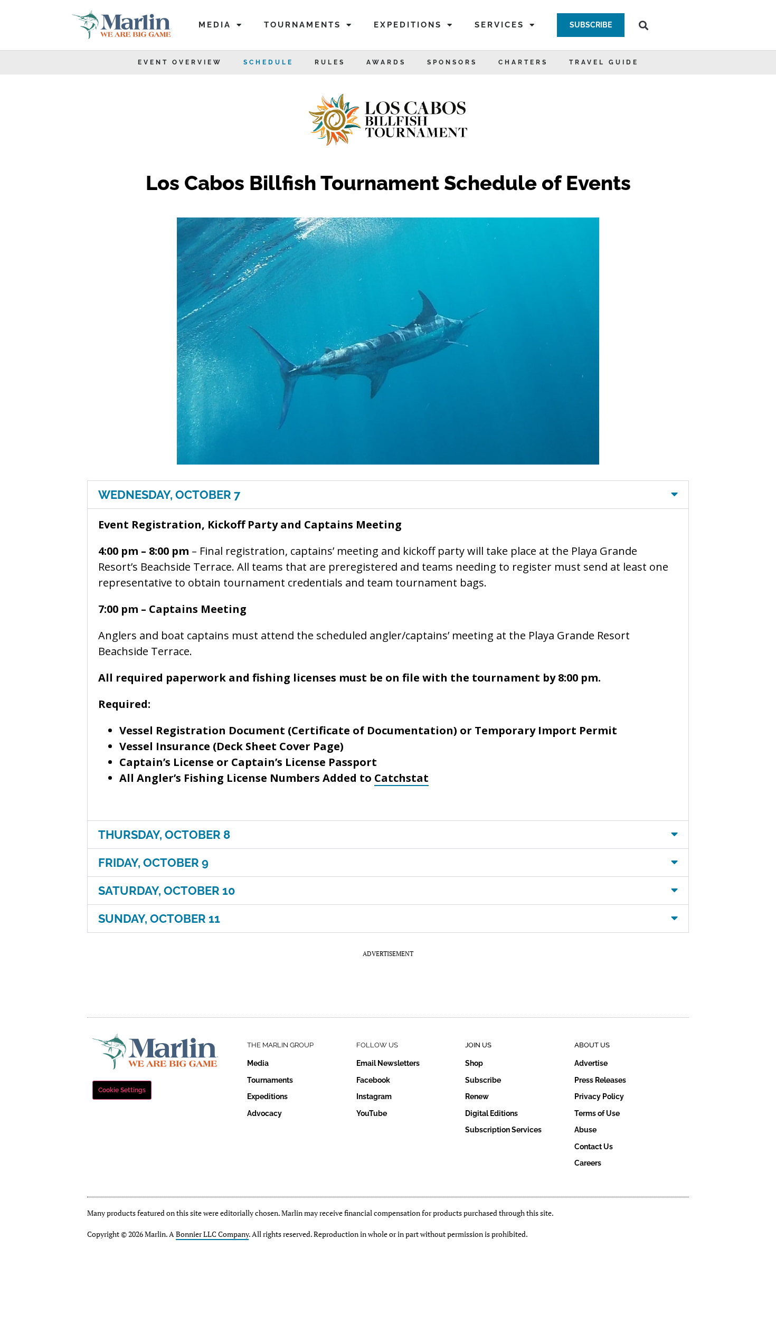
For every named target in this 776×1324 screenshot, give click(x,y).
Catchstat (401, 778)
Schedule (268, 62)
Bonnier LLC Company (212, 1234)
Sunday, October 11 (159, 918)
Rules (330, 62)
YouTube (371, 1113)
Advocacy (264, 1113)
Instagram (374, 1096)
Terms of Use (597, 1113)
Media (214, 25)
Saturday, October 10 (166, 890)
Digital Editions (491, 1113)
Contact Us (593, 1146)
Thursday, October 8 (164, 834)
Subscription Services (503, 1130)
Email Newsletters (388, 1063)
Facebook (373, 1080)
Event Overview (180, 62)
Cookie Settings (122, 1090)
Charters (523, 62)
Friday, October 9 (153, 862)
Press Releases (600, 1080)
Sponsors (452, 62)
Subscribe (483, 1080)
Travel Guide (604, 62)
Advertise (591, 1063)
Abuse (585, 1130)
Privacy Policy (599, 1096)
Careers (587, 1163)
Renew (477, 1096)
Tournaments (302, 25)
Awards (386, 62)
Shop (474, 1063)
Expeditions (408, 25)
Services (499, 25)
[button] (590, 25)
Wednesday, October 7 (169, 495)
